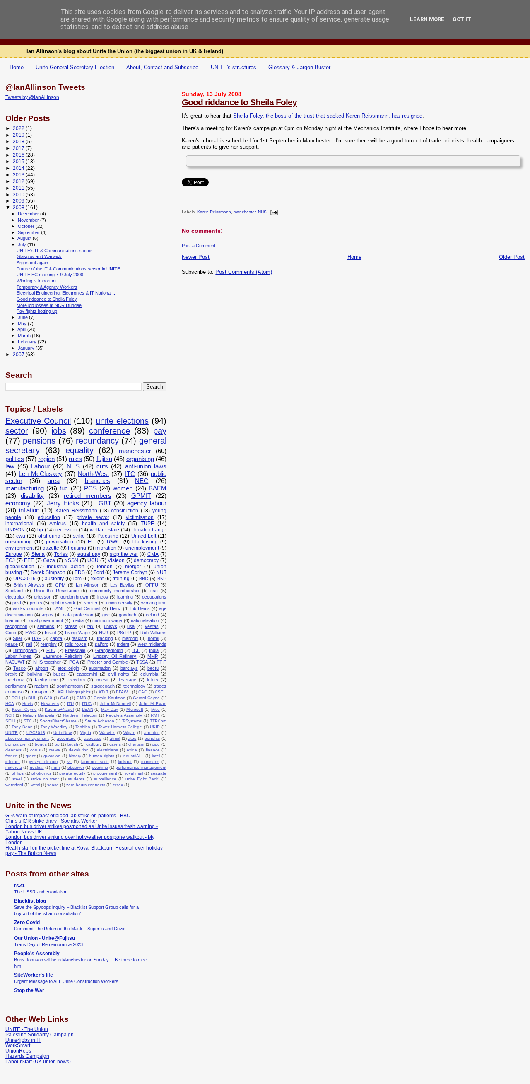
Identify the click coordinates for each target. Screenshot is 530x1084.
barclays (129, 668)
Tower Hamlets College (120, 726)
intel (156, 755)
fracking (105, 638)
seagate (158, 773)
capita (56, 638)
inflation (29, 510)
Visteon (116, 560)
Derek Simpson (48, 572)
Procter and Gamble (107, 661)
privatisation (59, 542)
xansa (53, 784)
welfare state (104, 530)
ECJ (10, 560)
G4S (64, 697)
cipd (156, 744)
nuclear (37, 767)
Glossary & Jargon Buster (299, 67)
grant (31, 755)
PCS (90, 488)
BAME (59, 608)
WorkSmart (17, 1045)
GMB (81, 697)
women (122, 488)
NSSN (71, 560)
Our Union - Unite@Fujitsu (44, 938)
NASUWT (15, 661)
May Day (109, 709)
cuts (102, 466)
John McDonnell (115, 703)
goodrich (127, 614)
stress (71, 626)
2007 (19, 354)
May (23, 323)
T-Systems (132, 721)
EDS (80, 572)
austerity (54, 579)
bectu (153, 668)
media (78, 620)
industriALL (133, 755)
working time (153, 602)
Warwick (107, 732)
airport (41, 668)
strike (79, 536)
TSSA (142, 661)
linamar (12, 620)
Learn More (427, 19)
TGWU (113, 542)
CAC (142, 692)
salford (101, 644)
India (154, 650)
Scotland (14, 590)
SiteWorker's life (33, 975)
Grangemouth (109, 650)
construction (124, 511)
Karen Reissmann (214, 212)
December (29, 213)
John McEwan (152, 703)
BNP (161, 578)
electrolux (15, 596)
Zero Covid (27, 922)
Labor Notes (18, 656)
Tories (61, 554)
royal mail (134, 773)
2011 (19, 188)
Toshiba (82, 726)
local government (46, 620)
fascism (79, 638)
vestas (152, 626)
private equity (72, 773)
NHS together (46, 661)
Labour (40, 466)
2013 (19, 174)
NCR (9, 715)
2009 (19, 200)
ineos (102, 596)
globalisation (19, 567)
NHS (262, 212)
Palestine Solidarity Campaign (39, 1034)
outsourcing (18, 542)
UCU (93, 560)
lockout (125, 761)
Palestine (107, 536)
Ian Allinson (87, 584)
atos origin (68, 668)
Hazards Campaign (27, 1056)
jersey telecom (43, 761)
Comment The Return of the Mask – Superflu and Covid (69, 928)
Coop (10, 632)
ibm (77, 579)
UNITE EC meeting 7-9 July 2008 (50, 274)
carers (115, 744)
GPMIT (141, 496)
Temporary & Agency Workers (47, 287)
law (9, 466)
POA (74, 661)
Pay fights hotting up (37, 311)
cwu (20, 536)
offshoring (49, 536)
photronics (41, 773)
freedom (76, 679)
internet (12, 761)
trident (123, 644)
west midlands (152, 644)
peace (11, 644)
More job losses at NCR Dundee (49, 305)
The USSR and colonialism (40, 891)
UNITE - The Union (26, 1029)
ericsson (42, 596)
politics (14, 459)
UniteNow (62, 732)
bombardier (16, 744)
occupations (154, 596)
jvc (69, 761)
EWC (30, 632)
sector (16, 430)
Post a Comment (198, 245)
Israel (50, 632)
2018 (19, 141)
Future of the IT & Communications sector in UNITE (68, 268)
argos (47, 614)
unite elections (122, 420)
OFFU (151, 584)
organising (140, 459)
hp (40, 530)
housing (77, 548)
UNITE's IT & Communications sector (54, 250)
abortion (152, 732)
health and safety (103, 523)
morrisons (150, 761)
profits (36, 602)
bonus (41, 744)
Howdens (50, 703)
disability (32, 496)
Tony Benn (22, 726)
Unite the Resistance (56, 590)
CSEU (160, 692)
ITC (130, 474)
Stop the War (29, 990)
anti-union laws (145, 466)
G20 (48, 697)
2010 (19, 194)
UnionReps (18, 1050)
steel (17, 779)
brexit (11, 673)
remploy (49, 644)
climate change (149, 530)
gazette (51, 548)
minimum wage (107, 620)
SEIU (10, 721)
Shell (17, 638)
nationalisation (145, 620)
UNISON (15, 530)
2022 (19, 128)
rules (75, 459)
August (25, 238)
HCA (9, 703)
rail (29, 644)
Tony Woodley (54, 726)
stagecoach (103, 685)
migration (105, 548)
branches (97, 481)
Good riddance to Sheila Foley (239, 102)
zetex (118, 784)
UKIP (155, 726)
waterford (14, 784)
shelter (91, 602)
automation (100, 668)
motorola (13, 767)
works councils (28, 608)
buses (59, 673)
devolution (79, 750)
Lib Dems (140, 608)
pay (159, 430)
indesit (102, 679)
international (19, 523)
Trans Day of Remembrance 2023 (48, 944)
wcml (35, 784)
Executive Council (38, 420)
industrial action (65, 567)
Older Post (512, 257)
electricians (107, 750)
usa (131, 626)
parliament (15, 685)
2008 (19, 207)
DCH (16, 697)
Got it (462, 19)
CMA (153, 554)
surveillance (105, 779)
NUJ (103, 632)
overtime (100, 767)
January (27, 347)
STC (28, 721)
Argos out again (32, 262)
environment (19, 548)
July (22, 244)
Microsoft (134, 709)
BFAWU (123, 692)
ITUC (87, 703)
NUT (161, 572)
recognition (16, 626)
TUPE (147, 523)
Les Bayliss (122, 584)
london (105, 567)
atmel (115, 738)
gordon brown (74, 596)
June (23, 317)
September (29, 232)
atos (132, 738)
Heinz (115, 608)
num (55, 767)
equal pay (88, 554)
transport (40, 691)
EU (91, 542)
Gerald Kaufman (109, 697)
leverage (127, 679)
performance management (141, 767)
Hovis (27, 703)
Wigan (129, 732)
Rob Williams (153, 632)
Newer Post (196, 257)
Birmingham (25, 650)
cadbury (93, 744)
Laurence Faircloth (62, 656)
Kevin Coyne (24, 709)
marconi (130, 638)
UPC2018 (35, 732)
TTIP (161, 661)
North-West (93, 474)
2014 (19, 168)
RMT (155, 715)
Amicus (57, 523)
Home (17, 67)
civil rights (118, 673)
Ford (99, 572)
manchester (244, 212)
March (25, 335)
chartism (136, 744)
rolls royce (75, 644)
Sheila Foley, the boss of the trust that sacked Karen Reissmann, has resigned (327, 116)
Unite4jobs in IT (23, 1040)
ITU (70, 703)
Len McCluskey (40, 474)
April (22, 329)
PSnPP (124, 632)
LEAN (87, 709)
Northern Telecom (80, 715)
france (11, 755)
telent (97, 579)
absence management (27, 738)
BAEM (157, 488)
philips (18, 773)
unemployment (142, 548)
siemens (45, 626)
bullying (34, 673)
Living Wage (77, 632)
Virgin (85, 732)
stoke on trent (45, 779)
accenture (66, 738)
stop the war (124, 554)
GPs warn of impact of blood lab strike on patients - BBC (67, 815)
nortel (153, 638)
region (46, 459)
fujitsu (104, 459)
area (54, 481)
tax (90, 626)
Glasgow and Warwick (39, 256)
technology (134, 685)
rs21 (19, 885)
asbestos (92, 738)
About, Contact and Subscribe (162, 67)
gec (106, 614)
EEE (29, 560)
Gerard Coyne (146, 697)
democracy (146, 560)
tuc (64, 488)
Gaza (49, 560)
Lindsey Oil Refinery (115, 656)
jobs (58, 430)
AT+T (103, 692)
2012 (19, 181)
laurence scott (95, 761)
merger (133, 567)
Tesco (19, 668)
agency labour (146, 503)
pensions (39, 440)
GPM (60, 584)
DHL (32, 697)
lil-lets (152, 679)
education (49, 517)
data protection (78, 614)
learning (125, 596)
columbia (149, 673)
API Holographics (74, 692)
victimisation (140, 517)
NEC (141, 481)
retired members (87, 496)
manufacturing (24, 488)
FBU (50, 650)
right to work (63, 602)
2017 (19, 148)
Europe (13, 554)
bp (57, 744)
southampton (70, 685)
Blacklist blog (30, 900)
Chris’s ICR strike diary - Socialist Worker (51, 820)
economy (18, 503)
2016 (19, 154)
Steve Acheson (99, 721)
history (75, 755)
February (28, 341)
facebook (14, 679)
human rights (101, 755)
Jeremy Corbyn (130, 572)
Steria (38, 554)
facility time (46, 679)
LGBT (103, 503)
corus (35, 750)
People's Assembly (124, 715)
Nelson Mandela (38, 715)
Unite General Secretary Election (75, 67)
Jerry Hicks (63, 503)
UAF (36, 638)
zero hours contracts (85, 784)
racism (41, 685)
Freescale (75, 650)
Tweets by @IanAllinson (32, 97)
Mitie (155, 709)
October (27, 226)
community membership (114, 590)
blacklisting (145, 542)
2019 (19, 135)
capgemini (87, 673)
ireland (152, 614)
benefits (152, 738)
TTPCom (158, 721)
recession (66, 530)
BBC (143, 578)
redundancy (97, 440)
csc (154, 590)
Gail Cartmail (87, 608)
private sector (93, 517)
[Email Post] (272, 212)
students (76, 779)
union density (119, 602)
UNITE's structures (233, 67)
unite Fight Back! (142, 779)
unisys (110, 626)
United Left (143, 536)
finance (153, 750)
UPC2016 (24, 579)
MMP (152, 656)
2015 (19, 161)
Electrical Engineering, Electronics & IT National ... (66, 292)
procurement (105, 773)
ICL (136, 650)
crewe (54, 750)
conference (109, 430)
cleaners (13, 750)
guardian (51, 755)
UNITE (11, 732)
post (16, 602)
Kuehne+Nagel (59, 709)
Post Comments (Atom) (243, 272)
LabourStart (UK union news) (38, 1061)
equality (79, 450)
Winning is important (37, 280)
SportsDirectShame (58, 721)
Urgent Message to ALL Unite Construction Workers (66, 981)
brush (72, 744)
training (121, 579)
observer (75, 767)
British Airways (29, 584)
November (29, 219)
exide (132, 750)
